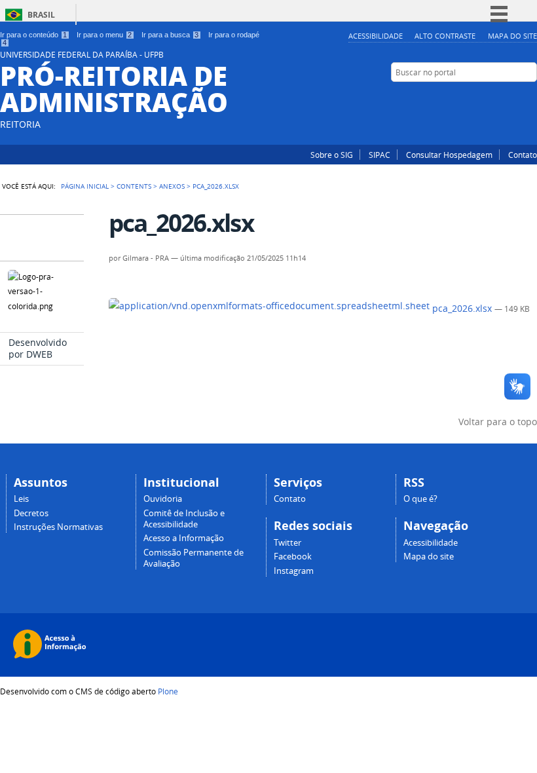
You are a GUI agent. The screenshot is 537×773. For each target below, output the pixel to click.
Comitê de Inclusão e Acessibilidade (184, 519)
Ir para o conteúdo (33, 35)
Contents (134, 186)
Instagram (514, 97)
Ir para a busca (169, 35)
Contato (522, 154)
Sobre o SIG (331, 154)
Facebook (530, 97)
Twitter (287, 542)
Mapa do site (512, 36)
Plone (168, 691)
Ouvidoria (162, 498)
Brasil (41, 14)
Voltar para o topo (497, 421)
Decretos (31, 513)
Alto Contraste (445, 36)
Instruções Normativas (58, 527)
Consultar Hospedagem (449, 154)
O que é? (420, 498)
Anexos (172, 186)
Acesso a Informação (183, 538)
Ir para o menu (104, 35)
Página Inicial (85, 186)
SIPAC (379, 154)
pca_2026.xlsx (462, 308)
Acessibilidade (375, 36)
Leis (21, 498)
